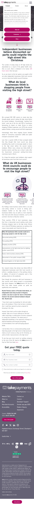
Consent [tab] (8, 5)
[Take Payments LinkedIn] (14, 425)
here (17, 342)
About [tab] (26, 5)
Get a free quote (17, 378)
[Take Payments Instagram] (18, 425)
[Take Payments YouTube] (7, 425)
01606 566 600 (11, 413)
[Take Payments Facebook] (3, 425)
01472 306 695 (10, 415)
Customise (16, 34)
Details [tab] (17, 5)
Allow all (17, 29)
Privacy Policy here (16, 489)
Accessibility (5, 407)
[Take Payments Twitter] (10, 425)
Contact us (20, 396)
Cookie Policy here (26, 487)
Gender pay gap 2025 (23, 404)
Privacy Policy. (27, 372)
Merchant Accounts (8, 404)
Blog (3, 402)
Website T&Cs (6, 396)
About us (5, 399)
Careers (19, 399)
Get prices (17, 502)
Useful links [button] (5, 436)
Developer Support (23, 402)
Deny (17, 39)
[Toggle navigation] (30, 2)
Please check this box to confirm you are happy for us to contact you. (17, 369)
